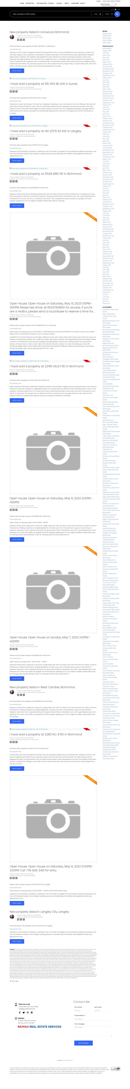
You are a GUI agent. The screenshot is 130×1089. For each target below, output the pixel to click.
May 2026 (106, 58)
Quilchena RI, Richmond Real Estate (40, 969)
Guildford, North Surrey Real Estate (41, 960)
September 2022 (108, 157)
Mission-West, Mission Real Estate (80, 964)
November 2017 (108, 286)
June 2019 (106, 243)
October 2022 (107, 155)
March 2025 (107, 89)
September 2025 (108, 76)
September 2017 (108, 290)
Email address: (79, 1015)
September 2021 (108, 184)
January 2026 (107, 67)
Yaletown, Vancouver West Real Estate (68, 978)
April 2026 (106, 60)
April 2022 (106, 168)
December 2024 (108, 96)
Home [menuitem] (22, 3)
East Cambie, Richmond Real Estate (40, 955)
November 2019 (108, 231)
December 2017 (108, 283)
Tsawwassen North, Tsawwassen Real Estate (59, 975)
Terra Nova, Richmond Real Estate (41, 975)
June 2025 (106, 82)
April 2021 (106, 195)
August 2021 (107, 186)
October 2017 (107, 288)
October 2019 (107, 234)
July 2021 (105, 188)
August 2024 (107, 105)
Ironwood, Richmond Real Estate (33, 37)
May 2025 (106, 85)
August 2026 (107, 51)
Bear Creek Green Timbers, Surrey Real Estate (40, 949)
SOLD (119, 9)
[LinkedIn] (32, 1013)
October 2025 (107, 73)
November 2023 (108, 125)
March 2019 (106, 249)
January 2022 (107, 175)
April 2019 (106, 247)
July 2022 (106, 161)
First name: (78, 1007)
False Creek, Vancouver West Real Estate (61, 957)
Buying (51, 3)
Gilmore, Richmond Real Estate (50, 958)
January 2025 (107, 94)
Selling (59, 3)
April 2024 (106, 114)
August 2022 (107, 159)
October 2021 (107, 182)
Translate (113, 6)
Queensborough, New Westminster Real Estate (20, 969)
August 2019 (107, 238)
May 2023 (106, 139)
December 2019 (108, 229)
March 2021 (106, 197)
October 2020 (107, 206)
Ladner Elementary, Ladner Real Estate (64, 963)
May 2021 (106, 193)
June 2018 (106, 270)
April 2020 (106, 220)
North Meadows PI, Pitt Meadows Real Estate (71, 966)
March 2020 (107, 222)
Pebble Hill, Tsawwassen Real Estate (63, 967)
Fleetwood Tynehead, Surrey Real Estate (80, 957)
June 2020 (106, 215)
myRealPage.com (68, 1060)
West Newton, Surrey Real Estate (64, 976)
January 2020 (107, 227)
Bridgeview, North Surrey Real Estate (43, 951)
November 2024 (108, 98)
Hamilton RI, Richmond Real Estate (26, 371)
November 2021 (108, 179)
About (82, 3)
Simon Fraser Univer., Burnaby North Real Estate (76, 970)
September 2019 (108, 236)
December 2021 (108, 177)
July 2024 (106, 107)
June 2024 (106, 109)
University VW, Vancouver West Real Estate (28, 316)
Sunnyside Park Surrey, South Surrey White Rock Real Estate (111, 697)
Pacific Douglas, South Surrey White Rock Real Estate (25, 967)
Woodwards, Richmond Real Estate (51, 978)
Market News (107, 36)
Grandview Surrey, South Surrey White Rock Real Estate (111, 469)
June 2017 (106, 297)
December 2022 (108, 150)
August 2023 (107, 132)
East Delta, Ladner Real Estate (56, 955)
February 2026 (107, 64)
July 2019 (105, 240)
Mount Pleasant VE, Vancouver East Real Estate (110, 562)
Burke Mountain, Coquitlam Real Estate (30, 952)
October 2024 (107, 100)
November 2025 (108, 71)
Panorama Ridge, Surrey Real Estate (46, 967)
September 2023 (108, 130)
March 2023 (107, 143)
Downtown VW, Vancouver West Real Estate (110, 397)
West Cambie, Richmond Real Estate (27, 179)
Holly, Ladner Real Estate (23, 961)
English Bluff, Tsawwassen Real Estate (43, 957)
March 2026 (107, 62)
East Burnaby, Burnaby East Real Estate (22, 955)
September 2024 (108, 103)
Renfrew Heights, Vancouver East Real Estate (59, 969)
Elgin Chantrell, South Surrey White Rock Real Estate (22, 957)
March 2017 (106, 303)
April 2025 (106, 87)
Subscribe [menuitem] (75, 3)
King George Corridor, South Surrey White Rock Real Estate (77, 961)
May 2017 (106, 299)
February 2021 (107, 200)
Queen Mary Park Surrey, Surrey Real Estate (28, 89)
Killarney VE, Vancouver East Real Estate (54, 961)
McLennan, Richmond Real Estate (50, 964)
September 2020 (108, 209)
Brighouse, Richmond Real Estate (78, 951)
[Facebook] (21, 1013)
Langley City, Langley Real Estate (25, 136)
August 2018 (107, 265)
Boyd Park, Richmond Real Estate (76, 949)
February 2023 (107, 146)
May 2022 (106, 166)
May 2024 (106, 112)
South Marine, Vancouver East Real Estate (71, 972)
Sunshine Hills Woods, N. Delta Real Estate (23, 975)
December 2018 (108, 256)
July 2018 (105, 267)
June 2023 (106, 136)
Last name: (98, 1007)
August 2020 (107, 211)
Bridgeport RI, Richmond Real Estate (26, 951)
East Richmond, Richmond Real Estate (27, 739)
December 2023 (108, 123)
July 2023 (106, 134)
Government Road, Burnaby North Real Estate (68, 958)
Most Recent (107, 48)
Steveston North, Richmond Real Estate (27, 973)
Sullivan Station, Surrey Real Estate (62, 973)
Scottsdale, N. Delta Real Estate (41, 970)
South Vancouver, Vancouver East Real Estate (110, 677)
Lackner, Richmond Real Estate (47, 963)
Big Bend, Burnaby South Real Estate (60, 949)
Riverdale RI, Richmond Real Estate (78, 969)
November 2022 (108, 152)
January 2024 (107, 121)
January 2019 (107, 254)
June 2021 (106, 191)
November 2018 (108, 258)
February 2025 (107, 91)
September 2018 (108, 263)
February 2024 (107, 118)
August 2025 (107, 78)
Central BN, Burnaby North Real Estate (83, 952)
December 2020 (108, 204)
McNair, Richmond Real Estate (65, 964)
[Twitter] (25, 1013)
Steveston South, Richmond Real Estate (45, 973)
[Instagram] (29, 1013)
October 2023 (107, 127)
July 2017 (105, 295)
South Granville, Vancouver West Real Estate (51, 972)
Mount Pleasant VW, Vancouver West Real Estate (36, 966)
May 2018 (106, 272)
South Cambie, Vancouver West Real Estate (31, 972)
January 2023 (107, 148)
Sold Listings (107, 43)
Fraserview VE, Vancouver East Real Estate (33, 958)
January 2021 (107, 202)
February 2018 (107, 279)
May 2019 (106, 245)
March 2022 (107, 170)
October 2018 (107, 261)
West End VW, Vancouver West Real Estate (46, 976)
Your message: (79, 1024)
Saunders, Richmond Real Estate (26, 970)
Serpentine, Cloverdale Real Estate (57, 970)
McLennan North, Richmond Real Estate (32, 964)
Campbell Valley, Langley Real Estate (48, 952)
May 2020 (106, 218)
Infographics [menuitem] (42, 3)
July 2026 (106, 53)
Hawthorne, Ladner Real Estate (73, 960)
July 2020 (106, 213)
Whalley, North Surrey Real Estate (80, 976)
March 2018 (106, 276)
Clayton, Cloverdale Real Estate (33, 954)
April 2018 (106, 274)
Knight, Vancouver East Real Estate (31, 963)
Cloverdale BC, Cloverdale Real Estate (50, 954)
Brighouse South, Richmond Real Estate (62, 951)
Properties (30, 3)
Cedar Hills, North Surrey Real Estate (65, 952)
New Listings (107, 38)
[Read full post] (53, 79)
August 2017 (107, 292)
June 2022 (106, 164)
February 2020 (107, 225)
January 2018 (107, 281)
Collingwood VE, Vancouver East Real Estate (69, 954)
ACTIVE (112, 9)
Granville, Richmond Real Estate (25, 960)
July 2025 (106, 80)
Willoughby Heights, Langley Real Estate (33, 978)
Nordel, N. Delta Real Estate (54, 966)
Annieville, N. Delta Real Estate (23, 949)
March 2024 (107, 116)
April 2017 (106, 301)
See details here (15, 49)
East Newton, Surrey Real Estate (71, 955)
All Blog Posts (107, 34)
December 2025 (108, 69)
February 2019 (107, 252)
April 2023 (106, 141)
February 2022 (107, 173)
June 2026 (106, 55)
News (67, 3)
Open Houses (107, 40)
